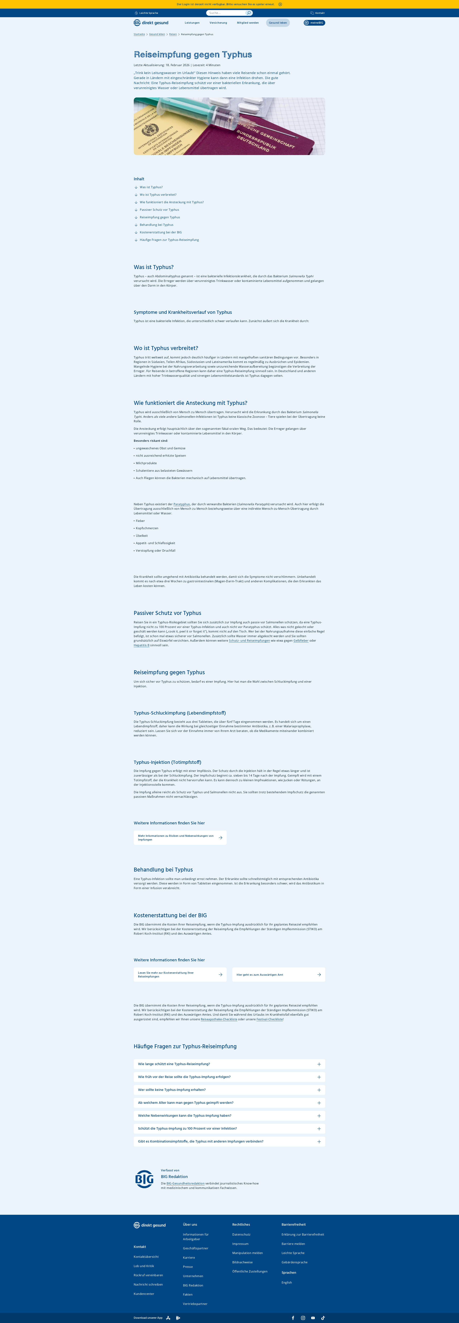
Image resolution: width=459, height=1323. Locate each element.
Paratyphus (182, 504)
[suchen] (248, 12)
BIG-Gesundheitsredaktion (186, 1183)
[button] (155, 1247)
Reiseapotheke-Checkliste (219, 1019)
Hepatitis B (142, 645)
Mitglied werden (248, 23)
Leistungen (192, 23)
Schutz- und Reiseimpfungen (249, 641)
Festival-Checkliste (270, 1019)
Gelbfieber (301, 641)
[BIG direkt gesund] (151, 22)
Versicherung (218, 23)
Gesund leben (278, 23)
